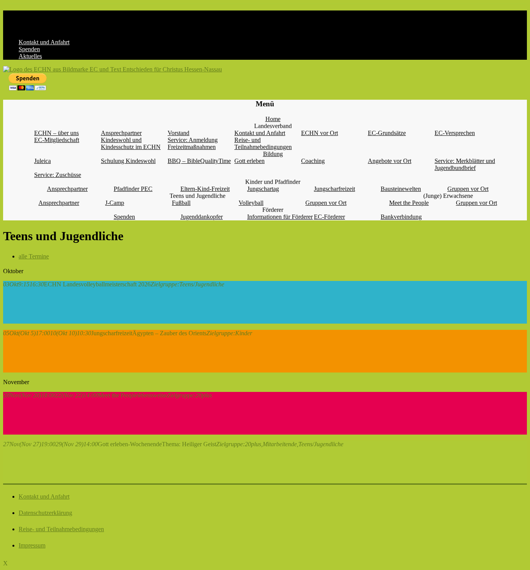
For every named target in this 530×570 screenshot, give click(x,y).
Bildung (273, 154)
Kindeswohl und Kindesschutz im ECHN (131, 143)
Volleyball (251, 202)
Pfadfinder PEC (133, 188)
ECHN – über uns (56, 133)
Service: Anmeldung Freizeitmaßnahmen (193, 143)
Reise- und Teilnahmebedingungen (263, 143)
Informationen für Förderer (280, 216)
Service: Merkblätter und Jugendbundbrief (465, 164)
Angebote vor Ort (389, 161)
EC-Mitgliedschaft (56, 140)
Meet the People (409, 202)
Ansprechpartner (121, 133)
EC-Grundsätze (387, 133)
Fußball (181, 202)
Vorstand (178, 133)
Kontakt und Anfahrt (44, 42)
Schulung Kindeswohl (128, 161)
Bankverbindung (401, 216)
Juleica (42, 161)
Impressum (32, 545)
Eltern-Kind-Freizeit (205, 188)
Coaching (313, 161)
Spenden (29, 49)
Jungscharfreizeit (334, 188)
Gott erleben (249, 161)
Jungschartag (263, 188)
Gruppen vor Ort (467, 188)
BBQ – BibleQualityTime (199, 161)
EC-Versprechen (455, 133)
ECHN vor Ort (319, 133)
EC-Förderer (329, 216)
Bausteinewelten (401, 188)
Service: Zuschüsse (57, 175)
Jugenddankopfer (201, 216)
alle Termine (34, 256)
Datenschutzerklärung (45, 512)
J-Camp (114, 202)
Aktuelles (30, 56)
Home (273, 119)
